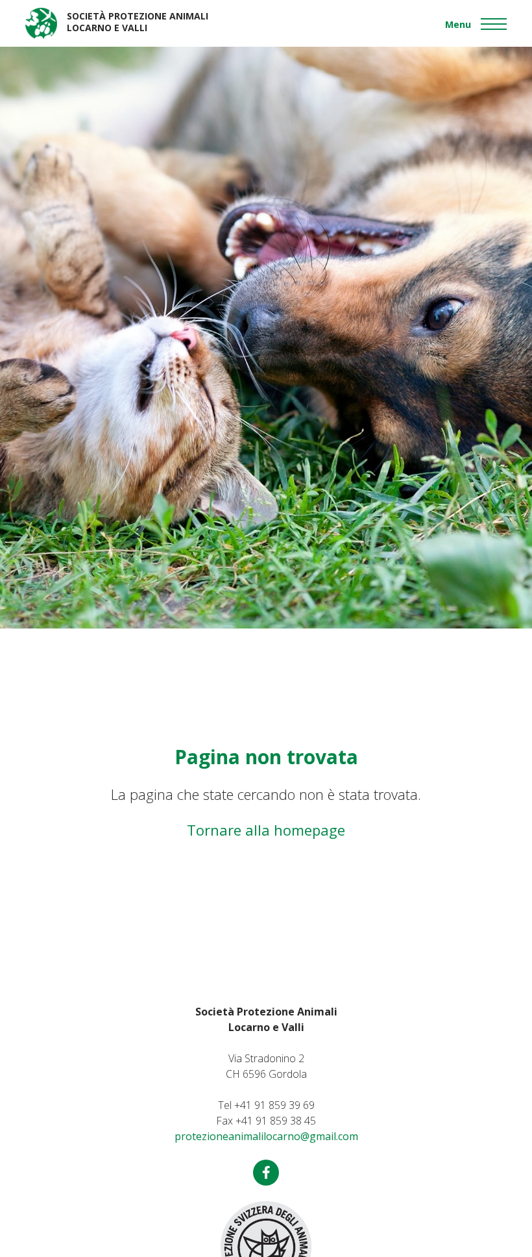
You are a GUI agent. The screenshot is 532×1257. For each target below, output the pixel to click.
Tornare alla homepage (266, 830)
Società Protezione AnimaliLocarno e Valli (137, 22)
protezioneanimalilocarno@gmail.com (266, 1136)
